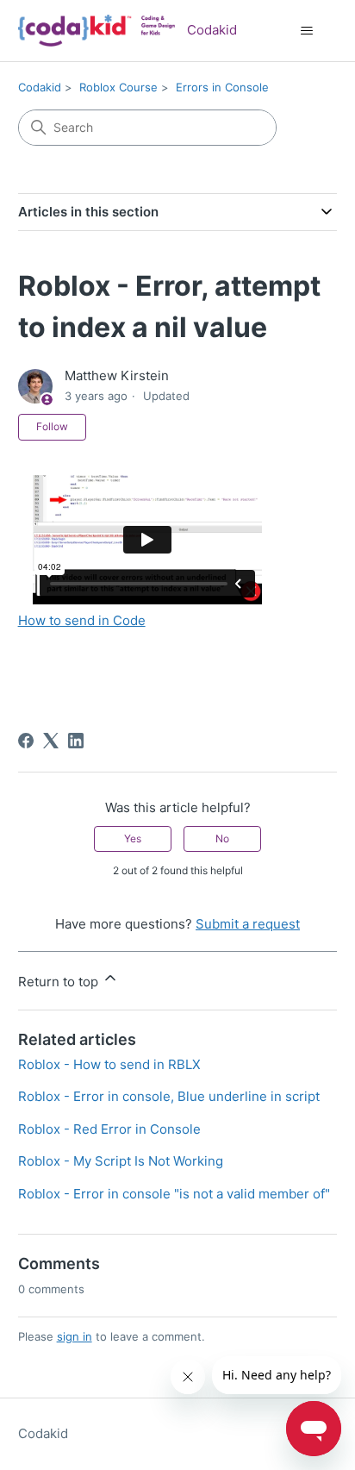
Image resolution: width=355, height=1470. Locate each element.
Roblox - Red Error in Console (109, 1129)
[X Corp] (51, 740)
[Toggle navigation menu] (306, 31)
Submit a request (248, 924)
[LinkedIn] (76, 740)
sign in (74, 1336)
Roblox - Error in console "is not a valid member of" (174, 1193)
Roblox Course (118, 87)
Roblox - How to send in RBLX (109, 1064)
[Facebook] (26, 740)
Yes (132, 838)
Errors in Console (222, 87)
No (222, 838)
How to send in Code (82, 620)
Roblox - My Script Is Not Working (120, 1161)
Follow (52, 426)
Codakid (39, 87)
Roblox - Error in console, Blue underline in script (169, 1096)
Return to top (60, 981)
